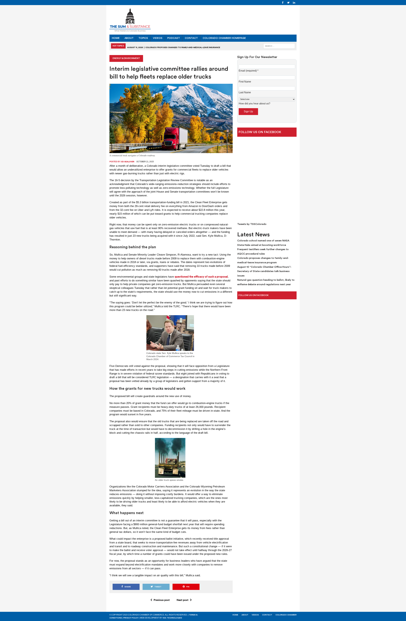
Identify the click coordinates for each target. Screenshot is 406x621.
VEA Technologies (172, 618)
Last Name (245, 92)
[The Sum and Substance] (203, 19)
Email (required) (248, 70)
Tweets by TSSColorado (251, 224)
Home (116, 38)
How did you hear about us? (254, 103)
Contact (191, 38)
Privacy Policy (130, 618)
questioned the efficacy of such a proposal (201, 276)
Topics (143, 38)
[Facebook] (282, 2)
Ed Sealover (127, 162)
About (129, 38)
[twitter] (288, 2)
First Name (245, 81)
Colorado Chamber (286, 615)
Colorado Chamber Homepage (224, 38)
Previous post (162, 600)
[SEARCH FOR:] (279, 45)
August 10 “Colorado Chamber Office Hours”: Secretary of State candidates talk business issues (264, 271)
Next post (182, 600)
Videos (157, 38)
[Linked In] (294, 2)
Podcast (173, 38)
